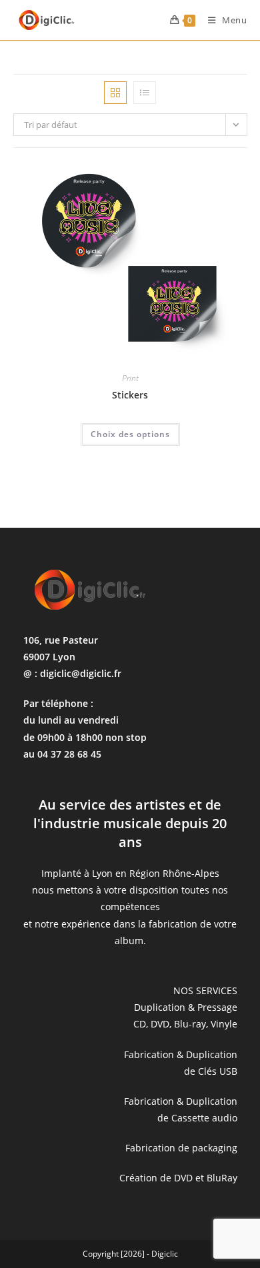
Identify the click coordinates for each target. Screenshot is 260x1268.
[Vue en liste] (144, 92)
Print (130, 378)
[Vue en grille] (115, 92)
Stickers (130, 394)
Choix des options (130, 434)
